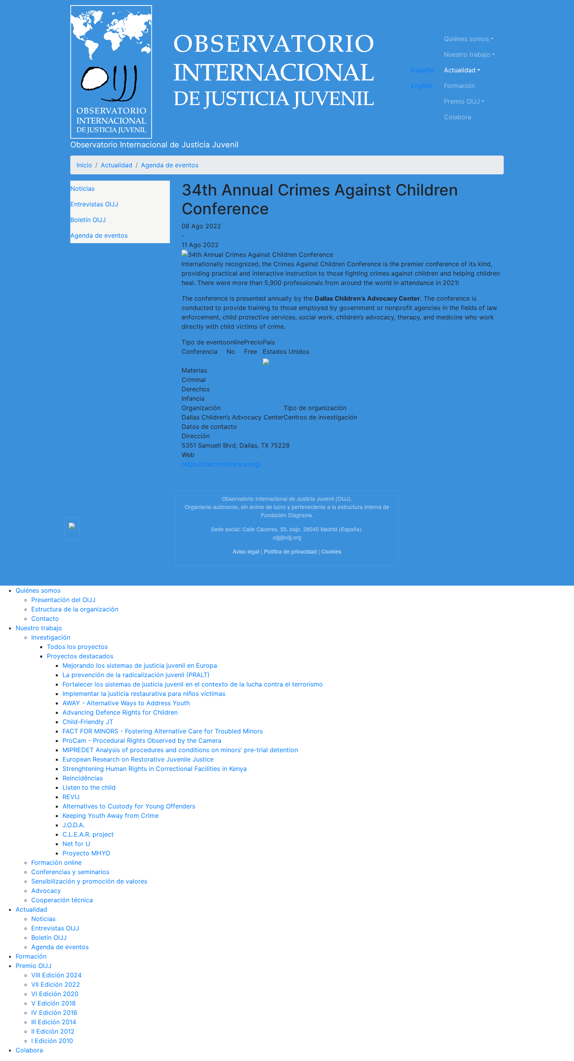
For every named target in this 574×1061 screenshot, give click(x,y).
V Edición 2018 (53, 1003)
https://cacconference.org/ (221, 464)
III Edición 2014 (53, 1022)
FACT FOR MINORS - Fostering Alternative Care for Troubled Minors (162, 731)
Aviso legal (246, 551)
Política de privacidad (290, 551)
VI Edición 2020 (54, 994)
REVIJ (71, 797)
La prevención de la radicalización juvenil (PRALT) (136, 675)
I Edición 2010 (52, 1041)
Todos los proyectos (77, 647)
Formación (459, 86)
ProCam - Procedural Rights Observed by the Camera (141, 740)
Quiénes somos (466, 39)
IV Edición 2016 (54, 1012)
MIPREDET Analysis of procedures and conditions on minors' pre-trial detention (180, 750)
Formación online (56, 862)
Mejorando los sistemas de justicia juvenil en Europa (139, 665)
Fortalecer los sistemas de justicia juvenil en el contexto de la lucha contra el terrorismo (192, 684)
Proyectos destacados (80, 656)
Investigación (50, 637)
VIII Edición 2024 (56, 975)
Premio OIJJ (462, 101)
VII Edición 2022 (55, 984)
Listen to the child (89, 787)
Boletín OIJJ (88, 220)
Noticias (82, 188)
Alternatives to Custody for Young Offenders (128, 806)
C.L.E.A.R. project (88, 834)
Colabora (457, 117)
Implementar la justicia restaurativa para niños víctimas (143, 693)
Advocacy (46, 890)
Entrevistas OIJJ (94, 204)
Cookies (331, 551)
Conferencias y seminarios (70, 872)
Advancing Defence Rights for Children (120, 712)
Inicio (84, 165)
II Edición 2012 (53, 1031)
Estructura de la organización (74, 609)
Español (423, 70)
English (421, 86)
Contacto (45, 618)
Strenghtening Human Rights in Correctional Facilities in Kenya (154, 768)
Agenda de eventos (169, 165)
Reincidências (82, 778)
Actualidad (460, 70)
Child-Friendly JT (87, 722)
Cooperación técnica (62, 900)
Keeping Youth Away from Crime (110, 815)
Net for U (76, 844)
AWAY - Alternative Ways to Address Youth (126, 703)
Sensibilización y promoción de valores (89, 881)
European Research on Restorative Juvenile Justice (138, 759)
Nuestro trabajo (467, 54)
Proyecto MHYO (86, 853)
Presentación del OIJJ (63, 600)
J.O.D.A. (73, 825)
